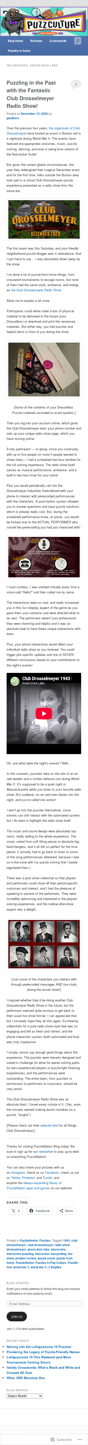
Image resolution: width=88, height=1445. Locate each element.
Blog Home (15, 41)
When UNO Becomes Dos (26, 1377)
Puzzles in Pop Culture (50, 1262)
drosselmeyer (16, 1249)
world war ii (38, 1267)
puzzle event (46, 1258)
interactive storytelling (50, 1253)
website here (49, 1125)
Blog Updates (18, 1283)
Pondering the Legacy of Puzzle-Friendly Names (43, 1351)
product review (25, 1258)
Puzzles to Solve (19, 50)
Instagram (18, 1172)
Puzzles (44, 1240)
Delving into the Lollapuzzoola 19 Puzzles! (39, 1346)
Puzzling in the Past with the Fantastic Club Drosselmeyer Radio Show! (31, 94)
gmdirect (13, 118)
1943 (66, 1240)
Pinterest (28, 1177)
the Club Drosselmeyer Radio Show (36, 290)
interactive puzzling (20, 1253)
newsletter (46, 1151)
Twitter (15, 1177)
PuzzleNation (29, 1240)
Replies (54, 1267)
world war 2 (21, 1267)
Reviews (36, 41)
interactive (58, 1249)
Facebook (52, 1172)
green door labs (38, 1249)
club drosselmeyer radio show (49, 1245)
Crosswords (57, 41)
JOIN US (16, 1316)
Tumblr (47, 1177)
